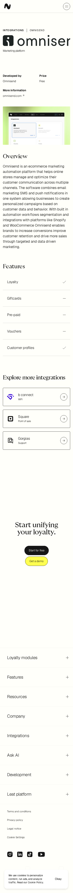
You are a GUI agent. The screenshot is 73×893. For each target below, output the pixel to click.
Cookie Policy (35, 882)
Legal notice (14, 828)
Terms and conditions (19, 811)
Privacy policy (15, 820)
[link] (36, 397)
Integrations (13, 30)
